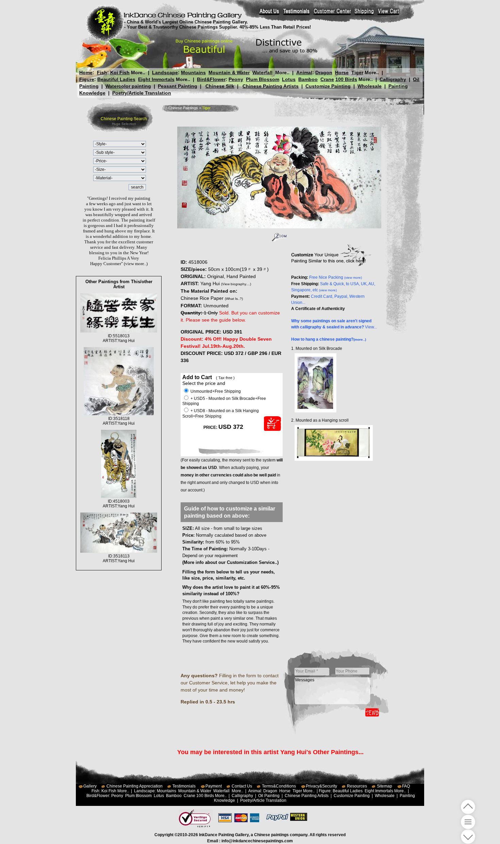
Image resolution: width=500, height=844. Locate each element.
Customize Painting (328, 86)
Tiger (357, 72)
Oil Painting (269, 795)
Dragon (323, 72)
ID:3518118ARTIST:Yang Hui (119, 421)
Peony (236, 79)
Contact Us (242, 786)
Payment (213, 786)
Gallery (90, 786)
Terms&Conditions (279, 786)
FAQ (406, 786)
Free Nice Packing (335, 277)
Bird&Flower (211, 79)
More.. (138, 72)
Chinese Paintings (183, 108)
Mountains (193, 72)
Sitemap (384, 786)
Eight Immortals (156, 79)
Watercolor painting (128, 86)
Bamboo (308, 79)
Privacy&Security (321, 786)
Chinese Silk (219, 86)
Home (86, 72)
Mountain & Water (229, 72)
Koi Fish (120, 72)
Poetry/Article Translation (141, 93)
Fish (102, 72)
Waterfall (262, 72)
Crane (327, 79)
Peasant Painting (177, 86)
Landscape (165, 72)
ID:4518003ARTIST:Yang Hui (119, 503)
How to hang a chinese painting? (328, 339)
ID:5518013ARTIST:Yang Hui (119, 338)
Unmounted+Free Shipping (215, 391)
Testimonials (184, 786)
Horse (342, 72)
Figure (86, 79)
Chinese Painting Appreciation (134, 786)
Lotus (289, 79)
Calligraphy (393, 79)
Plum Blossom (262, 79)
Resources (357, 786)
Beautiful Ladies (116, 79)
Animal (304, 72)
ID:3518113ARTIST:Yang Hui (119, 558)
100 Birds (346, 79)
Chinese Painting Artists (271, 86)
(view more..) (136, 263)
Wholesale (369, 86)
